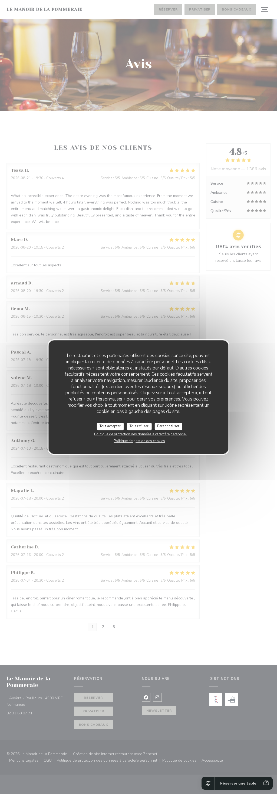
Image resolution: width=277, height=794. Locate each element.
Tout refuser (139, 426)
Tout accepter (110, 426)
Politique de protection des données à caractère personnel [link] (140, 434)
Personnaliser (168, 426)
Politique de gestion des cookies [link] (139, 441)
